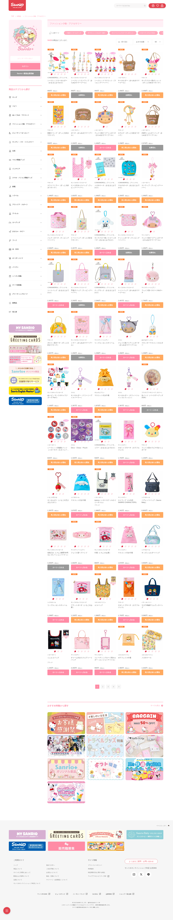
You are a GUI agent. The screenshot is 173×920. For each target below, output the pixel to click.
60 (156, 42)
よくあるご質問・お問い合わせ (141, 861)
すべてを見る (155, 705)
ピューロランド (60, 894)
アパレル (15, 213)
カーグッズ (16, 222)
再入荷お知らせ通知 (58, 95)
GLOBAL (95, 894)
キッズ (14, 97)
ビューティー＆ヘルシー (20, 133)
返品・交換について (52, 876)
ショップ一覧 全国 (125, 894)
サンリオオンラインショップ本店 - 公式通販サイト (17, 5)
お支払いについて (52, 872)
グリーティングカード (20, 294)
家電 (13, 186)
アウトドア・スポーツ (20, 204)
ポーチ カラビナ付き (148, 33)
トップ (16, 865)
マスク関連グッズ (18, 160)
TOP (12, 16)
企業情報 (109, 894)
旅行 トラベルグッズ (74, 33)
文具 (13, 151)
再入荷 (14, 312)
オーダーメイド (17, 258)
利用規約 (91, 869)
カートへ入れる (105, 148)
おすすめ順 (140, 42)
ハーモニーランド (79, 894)
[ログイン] (153, 5)
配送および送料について (21, 876)
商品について (18, 869)
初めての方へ (50, 865)
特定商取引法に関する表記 (96, 872)
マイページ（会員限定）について (56, 880)
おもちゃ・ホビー (18, 231)
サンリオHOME (42, 894)
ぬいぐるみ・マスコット (20, 115)
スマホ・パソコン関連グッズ (22, 178)
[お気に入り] (157, 5)
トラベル (15, 195)
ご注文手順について (52, 869)
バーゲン (15, 267)
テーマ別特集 (17, 285)
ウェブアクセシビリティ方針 (97, 876)
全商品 (19, 16)
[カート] (162, 5)
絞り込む (124, 42)
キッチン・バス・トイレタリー (23, 142)
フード (14, 240)
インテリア (16, 169)
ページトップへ (161, 826)
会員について (18, 880)
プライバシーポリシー (95, 865)
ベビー (14, 106)
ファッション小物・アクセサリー (23, 124)
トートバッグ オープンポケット (123, 33)
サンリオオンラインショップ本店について (27, 883)
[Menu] (6, 910)
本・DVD (15, 249)
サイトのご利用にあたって (22, 872)
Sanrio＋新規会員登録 (25, 73)
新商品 (14, 303)
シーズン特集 (17, 276)
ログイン (25, 66)
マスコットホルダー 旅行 (97, 33)
